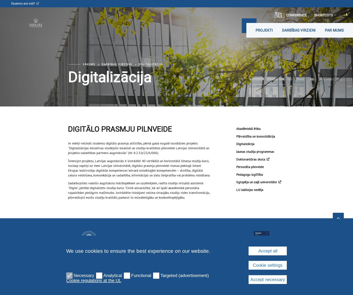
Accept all (267, 250)
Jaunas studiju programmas (255, 151)
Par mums (334, 30)
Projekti (264, 30)
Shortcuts (323, 15)
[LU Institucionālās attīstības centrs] (30, 22)
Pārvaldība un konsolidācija (255, 136)
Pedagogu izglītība (249, 174)
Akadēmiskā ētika (248, 128)
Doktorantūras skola (250, 159)
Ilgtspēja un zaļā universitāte (256, 182)
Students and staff (23, 3)
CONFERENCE (296, 15)
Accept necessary (267, 279)
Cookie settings (268, 265)
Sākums (89, 64)
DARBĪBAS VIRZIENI (299, 30)
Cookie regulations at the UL (93, 280)
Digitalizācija (151, 64)
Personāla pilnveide (250, 167)
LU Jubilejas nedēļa (249, 190)
